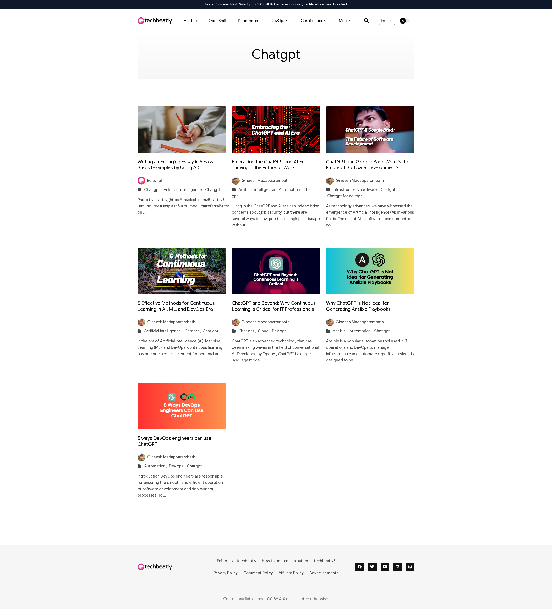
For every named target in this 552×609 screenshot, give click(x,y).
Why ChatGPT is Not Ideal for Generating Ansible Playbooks (358, 306)
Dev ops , (177, 466)
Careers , (193, 331)
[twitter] (372, 567)
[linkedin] (397, 567)
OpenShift (217, 20)
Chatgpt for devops (344, 196)
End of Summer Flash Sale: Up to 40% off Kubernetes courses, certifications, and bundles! (276, 4)
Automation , (291, 189)
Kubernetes (248, 20)
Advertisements (323, 573)
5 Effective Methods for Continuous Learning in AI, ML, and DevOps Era (176, 306)
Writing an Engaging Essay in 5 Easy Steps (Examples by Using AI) (175, 165)
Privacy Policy (226, 573)
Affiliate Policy (291, 573)
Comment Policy (258, 573)
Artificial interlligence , (184, 189)
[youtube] (385, 567)
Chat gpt (210, 331)
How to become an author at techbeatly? (298, 561)
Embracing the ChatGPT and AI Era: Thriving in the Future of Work (269, 165)
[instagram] (410, 567)
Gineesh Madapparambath (266, 180)
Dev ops (279, 331)
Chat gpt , (153, 189)
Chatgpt (212, 189)
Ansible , (340, 331)
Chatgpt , (389, 189)
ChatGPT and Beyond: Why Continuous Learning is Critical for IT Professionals (274, 306)
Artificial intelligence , (258, 189)
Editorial (154, 180)
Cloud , (264, 331)
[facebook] (359, 567)
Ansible (190, 20)
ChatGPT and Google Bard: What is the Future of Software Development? (367, 165)
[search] (369, 20)
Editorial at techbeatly (236, 561)
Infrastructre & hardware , (356, 189)
